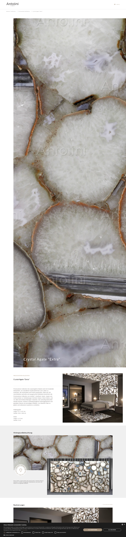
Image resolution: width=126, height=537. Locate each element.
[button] (42, 535)
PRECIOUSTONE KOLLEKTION (21, 375)
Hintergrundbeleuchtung (22, 432)
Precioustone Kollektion (24, 11)
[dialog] (63, 530)
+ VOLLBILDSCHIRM (107, 504)
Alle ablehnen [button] (112, 529)
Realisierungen (19, 505)
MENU (117, 4)
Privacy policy (24, 530)
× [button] (124, 524)
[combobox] (122, 524)
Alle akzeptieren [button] (92, 529)
